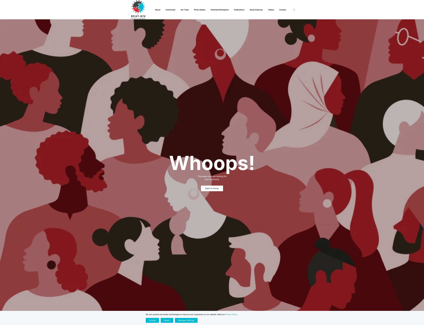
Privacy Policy (231, 314)
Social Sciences (256, 10)
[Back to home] (138, 9)
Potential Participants (220, 10)
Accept (152, 320)
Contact (282, 10)
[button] (294, 9)
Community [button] (170, 10)
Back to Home (212, 188)
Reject (167, 320)
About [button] (157, 10)
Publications (239, 10)
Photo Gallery (199, 10)
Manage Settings (186, 320)
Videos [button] (271, 10)
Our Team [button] (185, 10)
